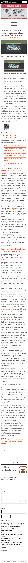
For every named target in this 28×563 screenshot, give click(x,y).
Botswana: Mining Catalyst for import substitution (9, 529)
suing (24, 324)
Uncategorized (20, 37)
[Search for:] (13, 511)
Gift (25, 2)
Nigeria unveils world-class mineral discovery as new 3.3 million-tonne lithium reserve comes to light (13, 534)
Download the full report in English (12, 145)
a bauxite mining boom (12, 281)
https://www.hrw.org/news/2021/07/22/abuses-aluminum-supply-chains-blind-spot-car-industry (13, 441)
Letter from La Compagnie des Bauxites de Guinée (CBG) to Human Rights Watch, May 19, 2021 (15, 158)
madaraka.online (4, 37)
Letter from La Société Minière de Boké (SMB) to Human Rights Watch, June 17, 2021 (14, 163)
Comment (22, 501)
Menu (13, 24)
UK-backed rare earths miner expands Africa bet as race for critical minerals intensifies (13, 543)
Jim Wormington (13, 208)
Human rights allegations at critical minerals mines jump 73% (12, 539)
